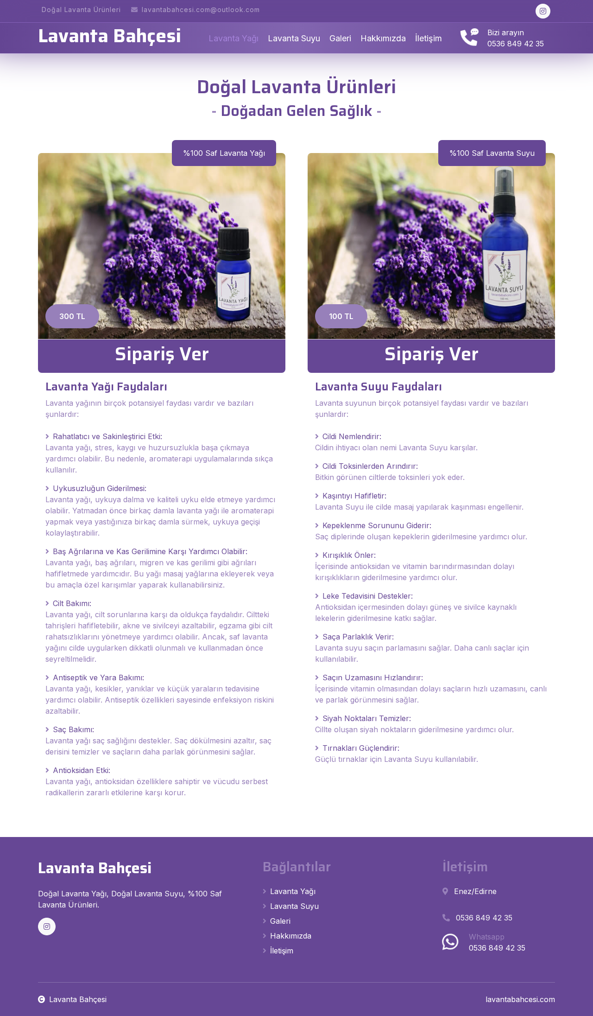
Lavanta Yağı (233, 38)
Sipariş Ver (162, 354)
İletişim (428, 38)
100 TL (341, 316)
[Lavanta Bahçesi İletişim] (468, 38)
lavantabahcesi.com (520, 999)
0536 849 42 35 (515, 43)
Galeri (340, 38)
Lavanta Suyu (294, 38)
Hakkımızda (383, 38)
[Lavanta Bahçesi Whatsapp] (450, 942)
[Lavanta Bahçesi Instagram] (543, 11)
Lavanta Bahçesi (78, 999)
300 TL (72, 316)
